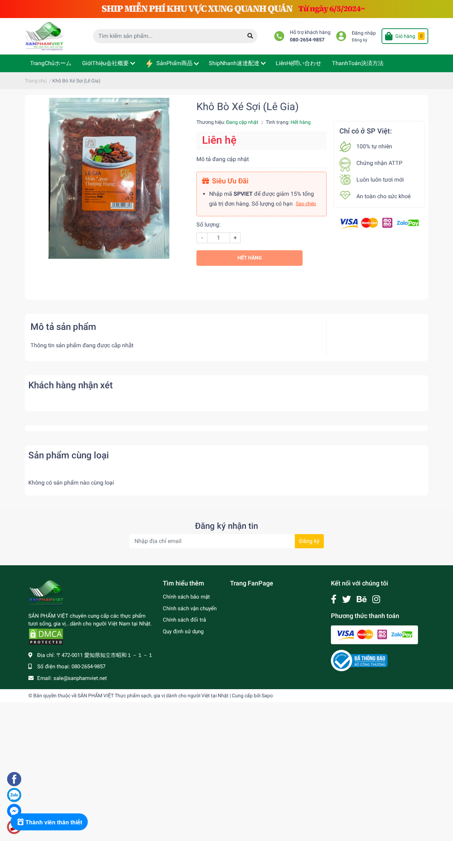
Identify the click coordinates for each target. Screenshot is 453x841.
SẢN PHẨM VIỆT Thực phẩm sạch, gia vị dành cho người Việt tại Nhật (153, 695)
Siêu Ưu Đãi (230, 180)
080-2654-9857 (307, 40)
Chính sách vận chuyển (190, 608)
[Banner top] (226, 8)
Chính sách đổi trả (184, 620)
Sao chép (306, 203)
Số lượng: (208, 224)
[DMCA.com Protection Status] (46, 636)
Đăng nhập (364, 33)
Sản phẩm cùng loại (68, 455)
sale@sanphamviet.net (80, 678)
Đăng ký (359, 40)
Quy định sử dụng (183, 631)
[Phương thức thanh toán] (379, 222)
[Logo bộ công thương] (359, 660)
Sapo (267, 695)
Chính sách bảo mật (186, 597)
